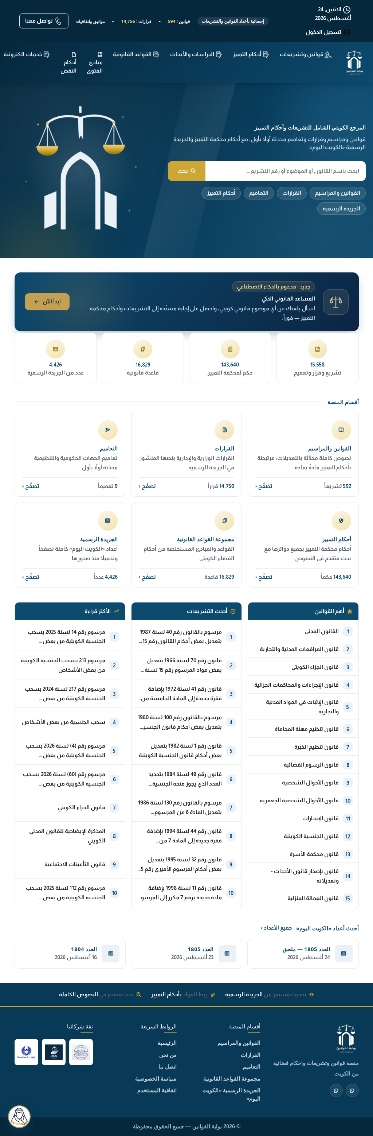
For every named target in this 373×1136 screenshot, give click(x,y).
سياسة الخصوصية (156, 1078)
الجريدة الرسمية (341, 208)
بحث (182, 171)
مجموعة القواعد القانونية (231, 1078)
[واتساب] (336, 1090)
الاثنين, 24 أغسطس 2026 (333, 13)
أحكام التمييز (221, 193)
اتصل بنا (167, 1066)
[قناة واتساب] (352, 1090)
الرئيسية (167, 1043)
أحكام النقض (68, 66)
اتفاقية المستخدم (157, 1090)
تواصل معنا (39, 21)
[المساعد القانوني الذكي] (19, 1116)
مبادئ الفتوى (95, 66)
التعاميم (258, 193)
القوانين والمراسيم (337, 193)
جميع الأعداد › (276, 927)
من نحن (168, 1055)
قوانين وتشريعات (302, 54)
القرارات (291, 193)
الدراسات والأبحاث (192, 54)
